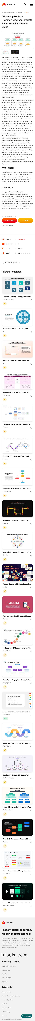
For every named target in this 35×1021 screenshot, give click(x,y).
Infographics (6, 970)
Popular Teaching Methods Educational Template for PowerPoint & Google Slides (17, 584)
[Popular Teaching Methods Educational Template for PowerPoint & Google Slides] (17, 572)
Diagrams (5, 981)
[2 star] (24, 253)
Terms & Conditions (8, 1000)
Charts (15, 12)
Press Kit (4, 1016)
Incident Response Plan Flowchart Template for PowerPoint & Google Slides (17, 903)
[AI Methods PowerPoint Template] (17, 317)
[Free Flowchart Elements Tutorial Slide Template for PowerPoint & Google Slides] (17, 700)
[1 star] (21, 253)
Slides (26, 220)
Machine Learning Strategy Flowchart (17, 297)
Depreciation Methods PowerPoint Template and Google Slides (17, 552)
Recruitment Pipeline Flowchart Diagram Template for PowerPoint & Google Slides (17, 520)
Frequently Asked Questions (11, 996)
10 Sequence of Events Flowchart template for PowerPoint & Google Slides (17, 648)
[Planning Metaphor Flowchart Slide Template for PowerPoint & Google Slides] (17, 604)
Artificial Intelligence (11, 262)
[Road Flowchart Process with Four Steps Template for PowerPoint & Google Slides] (17, 731)
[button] (10, 40)
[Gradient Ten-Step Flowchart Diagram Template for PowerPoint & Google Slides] (17, 445)
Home (3, 12)
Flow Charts (21, 12)
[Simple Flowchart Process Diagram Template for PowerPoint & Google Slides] (17, 477)
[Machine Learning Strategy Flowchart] (17, 285)
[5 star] (30, 253)
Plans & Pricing (6, 992)
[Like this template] (31, 300)
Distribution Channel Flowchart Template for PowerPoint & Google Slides (17, 775)
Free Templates (6, 978)
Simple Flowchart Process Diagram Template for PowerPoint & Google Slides (17, 488)
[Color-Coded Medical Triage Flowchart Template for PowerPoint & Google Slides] (17, 859)
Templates (9, 12)
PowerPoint (10, 220)
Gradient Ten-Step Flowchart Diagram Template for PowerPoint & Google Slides (17, 456)
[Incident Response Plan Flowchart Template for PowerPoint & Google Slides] (17, 891)
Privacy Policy (6, 1008)
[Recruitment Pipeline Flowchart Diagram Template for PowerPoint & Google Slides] (17, 509)
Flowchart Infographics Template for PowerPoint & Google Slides (17, 680)
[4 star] (28, 253)
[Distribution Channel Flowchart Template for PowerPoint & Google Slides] (17, 763)
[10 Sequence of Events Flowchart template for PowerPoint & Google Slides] (17, 636)
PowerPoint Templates (9, 966)
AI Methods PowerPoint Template (15, 328)
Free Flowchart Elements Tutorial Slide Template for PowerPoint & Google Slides (17, 712)
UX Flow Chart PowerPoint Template (16, 424)
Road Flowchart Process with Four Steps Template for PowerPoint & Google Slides (17, 743)
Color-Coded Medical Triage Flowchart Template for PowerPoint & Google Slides (17, 871)
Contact (4, 1004)
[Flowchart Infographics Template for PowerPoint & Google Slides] (17, 668)
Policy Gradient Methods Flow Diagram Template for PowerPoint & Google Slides (17, 360)
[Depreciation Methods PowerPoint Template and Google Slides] (17, 541)
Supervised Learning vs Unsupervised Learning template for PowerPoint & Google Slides (17, 392)
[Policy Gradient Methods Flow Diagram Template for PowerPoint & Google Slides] (17, 349)
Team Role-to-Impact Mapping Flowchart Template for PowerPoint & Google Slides (17, 839)
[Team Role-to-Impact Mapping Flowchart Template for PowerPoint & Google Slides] (17, 827)
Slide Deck (5, 974)
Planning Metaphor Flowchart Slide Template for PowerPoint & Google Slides (17, 616)
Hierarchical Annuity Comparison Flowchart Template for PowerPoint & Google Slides (17, 807)
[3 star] (26, 253)
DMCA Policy (6, 1012)
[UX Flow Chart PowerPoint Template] (17, 413)
